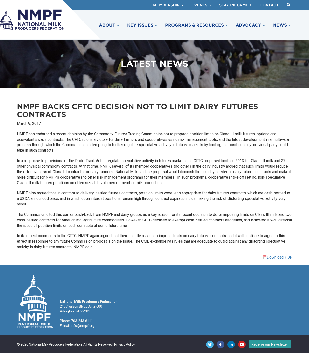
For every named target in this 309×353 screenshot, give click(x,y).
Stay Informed (235, 5)
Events (200, 5)
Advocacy (249, 25)
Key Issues (140, 25)
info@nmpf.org (82, 326)
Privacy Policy (124, 344)
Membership (167, 5)
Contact (269, 5)
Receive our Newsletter (270, 344)
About (108, 25)
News (280, 25)
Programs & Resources (195, 25)
